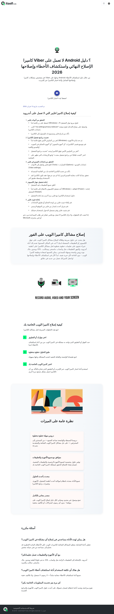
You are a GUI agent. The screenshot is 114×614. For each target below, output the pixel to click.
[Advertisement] (57, 23)
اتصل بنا (43, 611)
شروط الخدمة (29, 608)
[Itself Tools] (57, 291)
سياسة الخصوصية (19, 608)
